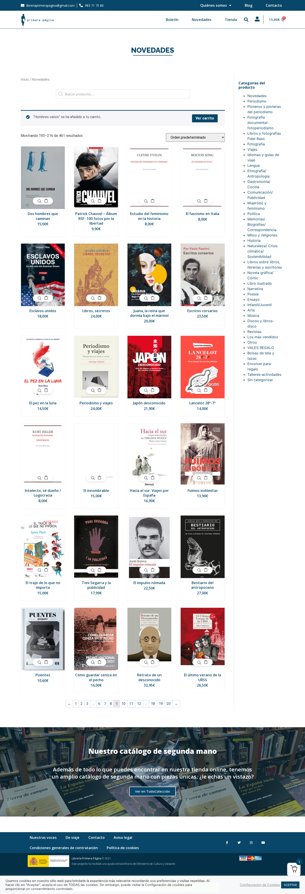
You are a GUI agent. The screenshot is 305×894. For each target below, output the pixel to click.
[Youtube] (263, 842)
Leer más (46, 570)
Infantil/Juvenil (259, 305)
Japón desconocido (149, 403)
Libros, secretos (96, 310)
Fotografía (256, 144)
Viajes (252, 149)
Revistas (254, 331)
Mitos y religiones (262, 235)
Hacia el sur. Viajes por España (149, 493)
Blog (248, 5)
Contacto (274, 5)
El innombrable (96, 490)
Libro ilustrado (259, 283)
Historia (254, 240)
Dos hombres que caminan (43, 216)
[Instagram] (251, 842)
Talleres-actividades (264, 374)
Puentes (43, 675)
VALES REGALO (260, 347)
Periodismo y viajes (96, 403)
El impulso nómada (149, 582)
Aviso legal (123, 837)
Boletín (172, 19)
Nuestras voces (43, 837)
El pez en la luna (42, 403)
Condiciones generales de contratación (64, 847)
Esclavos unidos (42, 310)
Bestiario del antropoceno (202, 585)
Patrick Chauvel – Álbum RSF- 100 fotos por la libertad (96, 218)
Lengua (253, 165)
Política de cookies (123, 847)
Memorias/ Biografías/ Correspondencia (261, 224)
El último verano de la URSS (202, 677)
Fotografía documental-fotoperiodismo (260, 122)
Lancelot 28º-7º (202, 403)
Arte (251, 310)
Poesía (253, 294)
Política (253, 213)
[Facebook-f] (227, 842)
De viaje (72, 837)
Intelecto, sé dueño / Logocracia (43, 493)
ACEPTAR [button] (290, 885)
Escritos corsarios (202, 310)
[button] (246, 19)
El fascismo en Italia (202, 213)
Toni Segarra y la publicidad (96, 585)
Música (253, 315)
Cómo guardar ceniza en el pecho (96, 677)
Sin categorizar (260, 380)
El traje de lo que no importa (43, 585)
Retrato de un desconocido (149, 677)
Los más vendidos (262, 337)
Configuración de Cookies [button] (260, 885)
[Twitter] (239, 842)
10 (123, 704)
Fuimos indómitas (203, 490)
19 (161, 704)
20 (169, 704)
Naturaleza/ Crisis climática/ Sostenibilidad (262, 251)
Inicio (25, 79)
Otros (252, 342)
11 (131, 704)
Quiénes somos (213, 5)
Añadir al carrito (46, 201)
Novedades (201, 19)
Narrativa (255, 288)
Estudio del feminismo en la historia (149, 216)
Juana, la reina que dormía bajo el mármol (149, 313)
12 (139, 704)
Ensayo (253, 299)
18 (153, 704)
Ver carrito (205, 118)
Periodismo (256, 101)
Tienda (231, 19)
